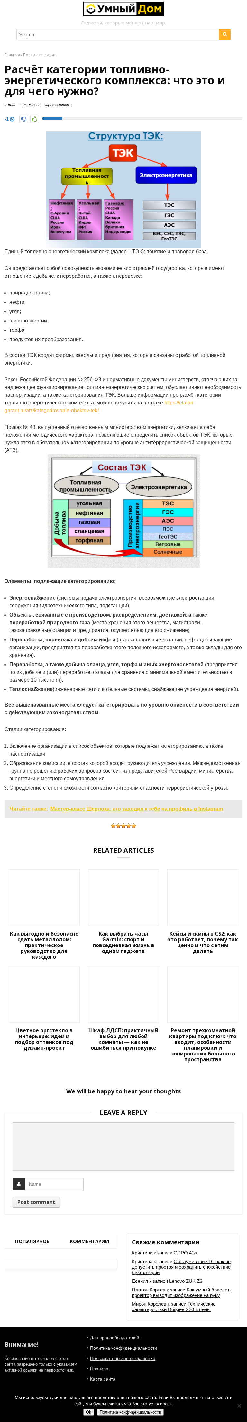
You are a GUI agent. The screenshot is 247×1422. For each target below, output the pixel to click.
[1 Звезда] (113, 825)
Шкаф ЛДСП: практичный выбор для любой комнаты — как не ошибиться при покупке (123, 1039)
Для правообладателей (114, 1337)
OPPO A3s (185, 1252)
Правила (99, 1368)
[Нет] (239, 1405)
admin (10, 105)
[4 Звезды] (128, 825)
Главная (12, 55)
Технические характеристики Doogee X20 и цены (173, 1306)
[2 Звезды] (118, 825)
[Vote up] (34, 119)
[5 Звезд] (133, 825)
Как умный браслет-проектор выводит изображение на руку (181, 1292)
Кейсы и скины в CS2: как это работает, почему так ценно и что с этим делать (203, 942)
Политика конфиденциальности (123, 1348)
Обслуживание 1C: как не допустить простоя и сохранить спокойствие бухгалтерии (181, 1267)
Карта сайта (102, 1378)
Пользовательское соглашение (122, 1358)
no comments (61, 105)
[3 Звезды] (123, 825)
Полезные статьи (39, 55)
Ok (88, 1412)
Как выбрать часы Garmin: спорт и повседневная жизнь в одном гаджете (123, 942)
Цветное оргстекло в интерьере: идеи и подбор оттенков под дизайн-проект (44, 1039)
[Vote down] (23, 119)
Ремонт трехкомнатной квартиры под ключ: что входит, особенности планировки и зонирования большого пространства (202, 1045)
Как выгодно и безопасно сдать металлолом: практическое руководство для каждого (44, 945)
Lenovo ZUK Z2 (185, 1281)
